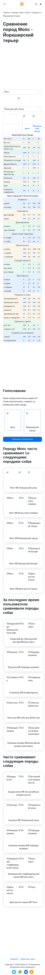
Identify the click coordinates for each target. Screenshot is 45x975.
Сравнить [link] (36, 13)
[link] (23, 480)
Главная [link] (6, 13)
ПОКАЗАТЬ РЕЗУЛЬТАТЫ (22, 439)
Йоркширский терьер (37, 128)
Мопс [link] (28, 13)
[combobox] (4, 92)
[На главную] (22, 4)
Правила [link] (14, 959)
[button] (23, 480)
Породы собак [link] (18, 13)
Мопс (27, 129)
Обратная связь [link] (27, 959)
